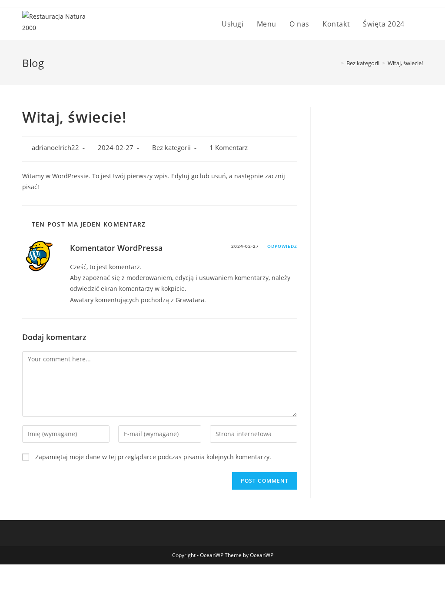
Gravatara (190, 300)
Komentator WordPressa (116, 248)
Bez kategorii (171, 147)
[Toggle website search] (420, 23)
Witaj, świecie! (405, 63)
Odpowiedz (282, 246)
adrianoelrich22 (55, 147)
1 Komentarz (228, 147)
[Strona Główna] (336, 63)
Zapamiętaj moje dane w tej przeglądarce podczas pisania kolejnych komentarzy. (153, 457)
